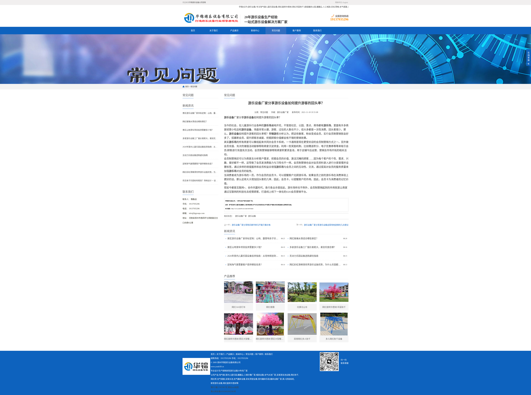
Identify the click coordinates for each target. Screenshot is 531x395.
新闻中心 (255, 30)
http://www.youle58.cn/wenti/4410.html (242, 208)
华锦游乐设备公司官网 (197, 2)
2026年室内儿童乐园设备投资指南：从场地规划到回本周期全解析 (200, 147)
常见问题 (276, 30)
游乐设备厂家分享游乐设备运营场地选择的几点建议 (326, 225)
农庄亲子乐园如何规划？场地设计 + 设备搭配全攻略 (200, 181)
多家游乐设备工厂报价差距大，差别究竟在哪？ (200, 138)
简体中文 (338, 2)
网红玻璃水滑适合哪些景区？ (195, 122)
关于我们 (213, 30)
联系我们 (317, 30)
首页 (193, 30)
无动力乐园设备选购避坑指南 (195, 155)
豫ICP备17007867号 (219, 387)
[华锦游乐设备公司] (211, 18)
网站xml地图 (233, 387)
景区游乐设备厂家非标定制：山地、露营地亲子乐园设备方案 (200, 113)
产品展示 (234, 30)
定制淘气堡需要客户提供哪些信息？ (198, 164)
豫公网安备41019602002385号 (223, 391)
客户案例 (296, 30)
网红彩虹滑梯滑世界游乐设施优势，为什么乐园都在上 (200, 172)
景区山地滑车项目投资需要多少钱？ (198, 130)
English (345, 2)
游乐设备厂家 (283, 112)
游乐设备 (252, 216)
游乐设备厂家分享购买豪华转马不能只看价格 (251, 225)
